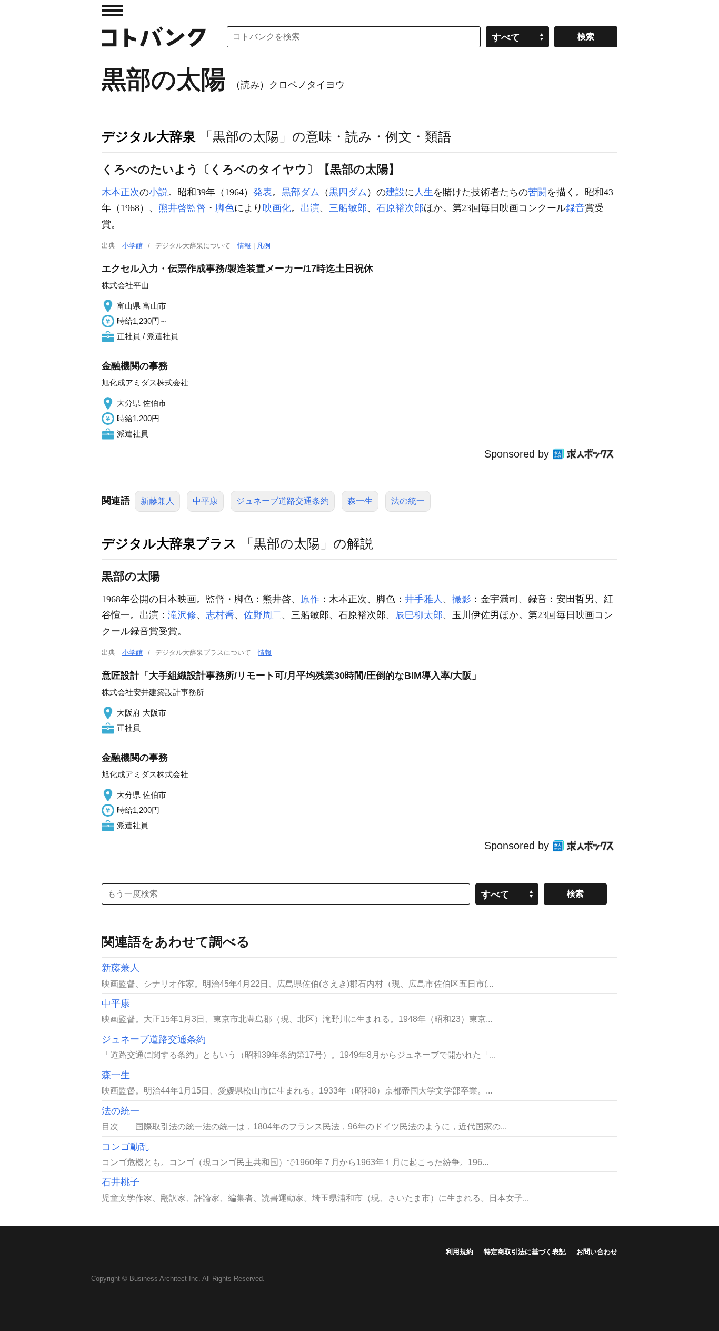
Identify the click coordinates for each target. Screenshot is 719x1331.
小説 (158, 192)
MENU (112, 10)
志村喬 (220, 615)
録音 (575, 208)
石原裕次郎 (400, 208)
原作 (310, 599)
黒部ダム (300, 192)
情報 (244, 246)
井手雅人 (424, 599)
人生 (423, 192)
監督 (196, 208)
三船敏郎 (348, 208)
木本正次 (120, 192)
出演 (310, 208)
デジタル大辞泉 (149, 136)
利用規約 (459, 1252)
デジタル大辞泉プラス (169, 543)
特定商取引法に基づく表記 (525, 1252)
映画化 (277, 208)
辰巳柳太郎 (419, 615)
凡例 (264, 246)
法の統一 (408, 500)
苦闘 (537, 192)
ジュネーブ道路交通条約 (282, 500)
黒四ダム (348, 192)
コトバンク (154, 36)
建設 (395, 192)
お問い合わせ (596, 1252)
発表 (262, 192)
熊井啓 (172, 208)
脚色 (224, 208)
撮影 (461, 599)
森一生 (360, 500)
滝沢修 (182, 615)
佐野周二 (263, 615)
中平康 (205, 500)
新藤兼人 (157, 500)
